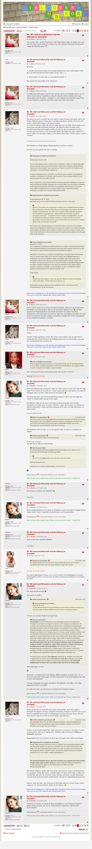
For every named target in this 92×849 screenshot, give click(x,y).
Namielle (7, 398)
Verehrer (7, 483)
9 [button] (82, 31)
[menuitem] (14, 24)
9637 (11, 571)
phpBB (40, 836)
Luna (6, 568)
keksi (6, 59)
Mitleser (7, 48)
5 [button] (73, 31)
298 (11, 372)
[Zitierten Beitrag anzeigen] (49, 417)
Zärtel (6, 369)
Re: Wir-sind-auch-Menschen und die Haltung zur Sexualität (43, 35)
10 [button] (85, 31)
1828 (11, 62)
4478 (11, 128)
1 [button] (69, 31)
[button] (63, 30)
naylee (7, 125)
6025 (11, 50)
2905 (11, 486)
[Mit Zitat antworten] (83, 35)
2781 (11, 400)
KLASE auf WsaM (37, 720)
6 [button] (75, 31)
